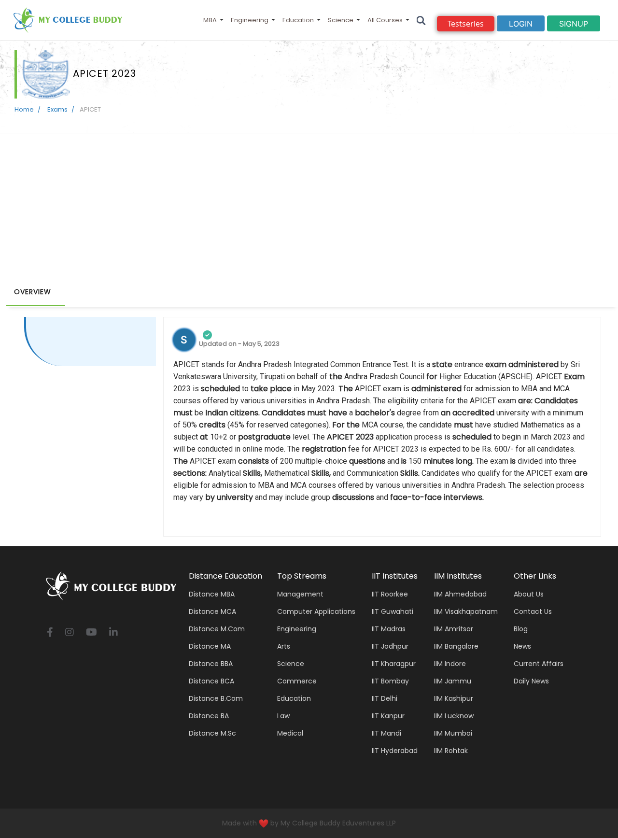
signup (573, 23)
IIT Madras (389, 629)
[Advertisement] (309, 205)
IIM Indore (450, 663)
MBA (210, 20)
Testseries (466, 23)
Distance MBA (212, 594)
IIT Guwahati (392, 611)
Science (340, 20)
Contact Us (533, 611)
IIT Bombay (390, 681)
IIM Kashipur (453, 698)
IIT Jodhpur (390, 646)
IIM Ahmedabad (460, 594)
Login (521, 23)
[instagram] (69, 633)
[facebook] (50, 633)
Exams (57, 109)
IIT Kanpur (388, 716)
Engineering (249, 20)
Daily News (531, 681)
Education (298, 20)
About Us (529, 594)
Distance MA (210, 646)
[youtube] (91, 633)
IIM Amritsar (453, 629)
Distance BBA (211, 663)
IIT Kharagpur (394, 663)
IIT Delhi (384, 698)
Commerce (297, 681)
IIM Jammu (452, 681)
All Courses (385, 20)
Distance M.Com (217, 629)
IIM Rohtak (451, 750)
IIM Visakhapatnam (466, 611)
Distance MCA (212, 611)
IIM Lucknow (454, 716)
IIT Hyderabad (395, 750)
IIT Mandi (386, 733)
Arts (283, 646)
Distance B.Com (216, 698)
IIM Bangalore (456, 646)
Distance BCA (211, 681)
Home (24, 109)
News (522, 646)
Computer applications (316, 611)
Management (300, 594)
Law (283, 716)
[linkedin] (113, 633)
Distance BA (209, 716)
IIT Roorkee (390, 594)
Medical (290, 733)
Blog (521, 629)
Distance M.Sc (212, 733)
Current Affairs (538, 663)
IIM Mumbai (453, 733)
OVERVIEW (32, 292)
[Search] (421, 20)
